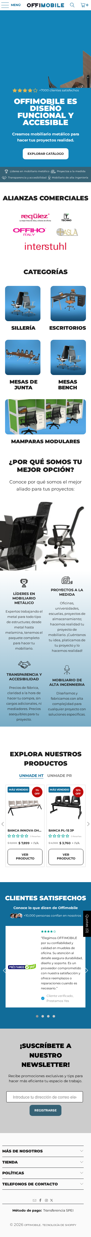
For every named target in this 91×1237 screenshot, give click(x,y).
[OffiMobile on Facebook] (40, 1200)
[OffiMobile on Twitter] (51, 1200)
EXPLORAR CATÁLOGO (46, 154)
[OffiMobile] (45, 5)
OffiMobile (32, 1225)
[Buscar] (72, 5)
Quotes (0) (87, 924)
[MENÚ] (2, 5)
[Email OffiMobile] (34, 1200)
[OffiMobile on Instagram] (46, 1200)
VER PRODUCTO (25, 856)
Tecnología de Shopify (59, 1225)
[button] (18, 836)
